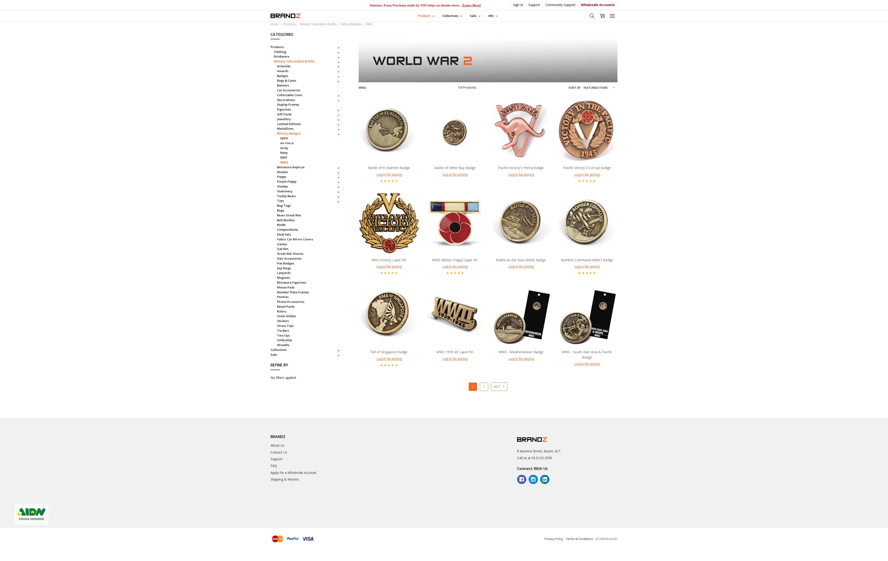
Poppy (281, 177)
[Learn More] (449, 5)
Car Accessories (288, 90)
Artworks (283, 66)
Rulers (281, 311)
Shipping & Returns (285, 479)
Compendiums (287, 229)
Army (284, 148)
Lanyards (284, 273)
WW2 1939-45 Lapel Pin (455, 352)
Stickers (283, 321)
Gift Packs (284, 114)
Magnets (283, 278)
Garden (282, 249)
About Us (277, 445)
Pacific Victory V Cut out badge (587, 168)
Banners (283, 85)
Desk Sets (284, 234)
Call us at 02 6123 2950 (534, 458)
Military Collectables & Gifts (294, 61)
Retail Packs (286, 306)
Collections (450, 16)
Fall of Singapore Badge (389, 352)
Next (497, 387)
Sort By (574, 88)
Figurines (284, 109)
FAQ (274, 465)
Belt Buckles (286, 220)
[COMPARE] (411, 116)
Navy (284, 152)
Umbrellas (284, 340)
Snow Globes (286, 316)
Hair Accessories (289, 258)
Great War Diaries (290, 253)
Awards (282, 71)
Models (282, 172)
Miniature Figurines (291, 282)
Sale (473, 16)
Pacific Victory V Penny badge (521, 168)
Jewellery (284, 119)
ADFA (284, 138)
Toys (280, 201)
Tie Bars (283, 330)
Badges (282, 76)
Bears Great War (289, 215)
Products (424, 16)
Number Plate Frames (293, 292)
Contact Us (279, 452)
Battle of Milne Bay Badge (455, 168)
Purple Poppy (286, 181)
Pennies (283, 297)
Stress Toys (285, 326)
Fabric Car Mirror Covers (295, 239)
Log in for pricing (389, 174)
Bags (280, 210)
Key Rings (284, 268)
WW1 (283, 157)
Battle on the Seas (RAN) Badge (521, 260)
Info (491, 16)
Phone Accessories (290, 302)
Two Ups (283, 335)
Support (534, 5)
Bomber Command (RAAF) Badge (587, 260)
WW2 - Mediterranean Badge (521, 352)
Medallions (285, 128)
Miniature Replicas (291, 167)
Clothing (280, 52)
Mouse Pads (286, 287)
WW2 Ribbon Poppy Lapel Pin (455, 260)
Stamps (282, 186)
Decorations (286, 100)
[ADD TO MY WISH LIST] (411, 124)
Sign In (518, 5)
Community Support (561, 5)
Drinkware (281, 56)
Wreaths (283, 345)
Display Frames (288, 104)
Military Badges (288, 133)
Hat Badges (285, 263)
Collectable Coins (289, 95)
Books (281, 225)
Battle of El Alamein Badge (389, 168)
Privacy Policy (554, 539)
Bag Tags (284, 205)
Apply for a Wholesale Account (293, 472)
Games (282, 244)
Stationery (285, 191)
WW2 (284, 162)
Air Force (287, 143)
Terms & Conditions (579, 539)
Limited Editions (289, 124)
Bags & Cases (286, 80)
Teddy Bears (286, 196)
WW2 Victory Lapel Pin (389, 260)
